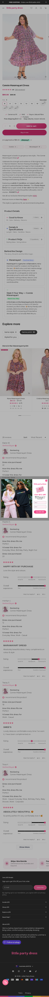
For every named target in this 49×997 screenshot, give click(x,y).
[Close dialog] (46, 481)
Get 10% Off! (40, 512)
